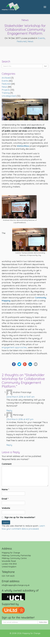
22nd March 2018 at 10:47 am (20, 396)
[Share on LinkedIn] (30, 364)
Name (5, 489)
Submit (6, 522)
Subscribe (43, 622)
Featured (22, 41)
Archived (6, 77)
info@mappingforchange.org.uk (16, 585)
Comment (7, 464)
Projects (6, 89)
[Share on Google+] (25, 364)
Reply (9, 410)
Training (6, 93)
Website (6, 508)
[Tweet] (19, 364)
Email (5, 498)
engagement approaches (14, 347)
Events (41, 38)
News (30, 41)
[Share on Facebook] (14, 364)
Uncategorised (9, 96)
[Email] (36, 364)
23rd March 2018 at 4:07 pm (19, 419)
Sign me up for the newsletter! (19, 517)
